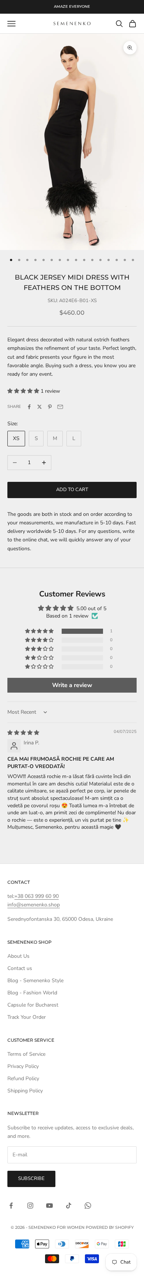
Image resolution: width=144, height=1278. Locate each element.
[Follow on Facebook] (11, 1205)
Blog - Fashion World (32, 992)
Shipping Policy (25, 1090)
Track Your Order (26, 1017)
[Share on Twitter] (39, 407)
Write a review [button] (72, 685)
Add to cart (72, 489)
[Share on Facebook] (29, 407)
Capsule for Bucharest (32, 1004)
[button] (24, 391)
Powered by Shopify (110, 1227)
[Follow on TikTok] (68, 1205)
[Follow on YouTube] (49, 1205)
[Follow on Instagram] (30, 1205)
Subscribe (31, 1178)
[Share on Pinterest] (50, 407)
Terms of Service (26, 1054)
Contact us (19, 968)
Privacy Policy (23, 1066)
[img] (23, 732)
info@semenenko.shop (33, 904)
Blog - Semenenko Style (35, 980)
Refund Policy (23, 1078)
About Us (18, 956)
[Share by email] (60, 407)
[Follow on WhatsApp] (88, 1205)
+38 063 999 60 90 (36, 896)
